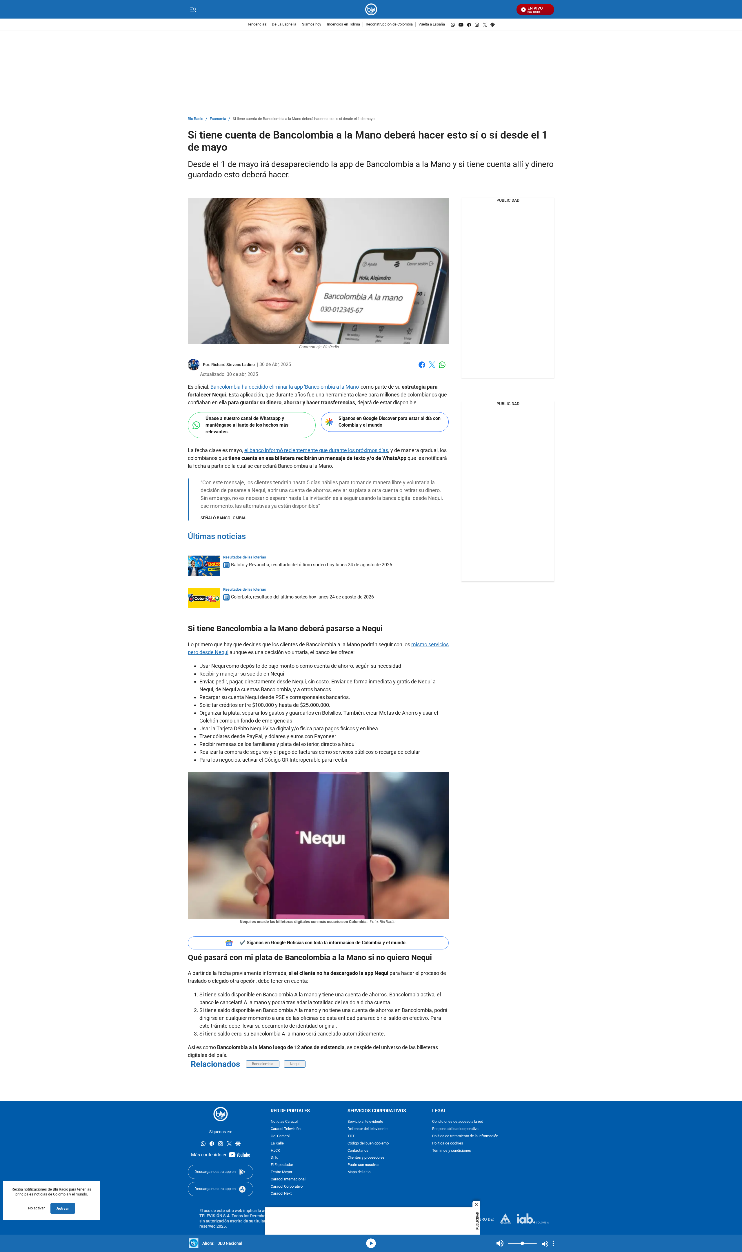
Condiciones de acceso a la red (457, 1122)
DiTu (274, 1158)
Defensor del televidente (368, 1129)
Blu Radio (195, 119)
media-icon (371, 1243)
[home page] (371, 9)
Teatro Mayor (281, 1172)
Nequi (294, 1064)
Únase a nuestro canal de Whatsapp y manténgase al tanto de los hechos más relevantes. (246, 425)
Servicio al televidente (365, 1122)
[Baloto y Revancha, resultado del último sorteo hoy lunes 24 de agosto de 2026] (204, 566)
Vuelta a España (432, 24)
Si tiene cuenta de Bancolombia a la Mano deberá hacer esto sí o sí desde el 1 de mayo (303, 119)
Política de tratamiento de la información (465, 1136)
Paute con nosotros (363, 1165)
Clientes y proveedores (366, 1158)
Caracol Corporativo (287, 1186)
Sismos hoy (311, 24)
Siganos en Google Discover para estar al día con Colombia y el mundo (390, 422)
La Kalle (277, 1143)
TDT (351, 1136)
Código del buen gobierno (368, 1143)
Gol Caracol (280, 1136)
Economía (218, 119)
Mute (500, 1243)
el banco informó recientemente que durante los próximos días (316, 450)
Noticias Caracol (284, 1122)
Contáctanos (358, 1150)
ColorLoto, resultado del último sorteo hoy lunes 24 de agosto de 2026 (302, 597)
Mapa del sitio (359, 1172)
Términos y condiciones (451, 1150)
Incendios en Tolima (343, 24)
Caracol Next (281, 1193)
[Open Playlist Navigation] (553, 1243)
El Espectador (282, 1165)
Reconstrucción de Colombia (389, 24)
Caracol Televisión (286, 1129)
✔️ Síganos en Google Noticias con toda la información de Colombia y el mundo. (323, 942)
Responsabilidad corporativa (455, 1129)
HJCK (275, 1150)
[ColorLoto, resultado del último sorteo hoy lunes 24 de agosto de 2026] (204, 598)
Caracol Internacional (288, 1179)
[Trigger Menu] (193, 9)
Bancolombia (262, 1064)
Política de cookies (447, 1143)
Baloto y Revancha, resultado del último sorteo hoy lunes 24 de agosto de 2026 (311, 564)
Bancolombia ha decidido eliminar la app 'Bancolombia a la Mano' (284, 387)
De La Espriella (284, 24)
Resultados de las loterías (244, 557)
